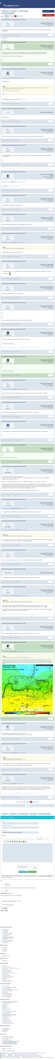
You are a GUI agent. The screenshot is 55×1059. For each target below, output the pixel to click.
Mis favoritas (8, 885)
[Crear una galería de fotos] (44, 839)
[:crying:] (19, 842)
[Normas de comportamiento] (49, 5)
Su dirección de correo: (7, 825)
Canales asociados (7, 970)
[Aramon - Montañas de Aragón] (10, 1055)
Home (4, 965)
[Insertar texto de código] (28, 839)
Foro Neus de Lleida (7, 994)
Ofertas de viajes (6, 975)
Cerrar (2, 910)
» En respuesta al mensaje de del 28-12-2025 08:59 (14, 389)
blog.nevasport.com (7, 941)
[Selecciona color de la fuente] (17, 839)
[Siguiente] (20, 16)
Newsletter (5, 942)
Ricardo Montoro (7, 1019)
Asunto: (3, 830)
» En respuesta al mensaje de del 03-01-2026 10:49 (14, 595)
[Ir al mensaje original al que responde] (52, 78)
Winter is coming (7, 1008)
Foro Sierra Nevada (7, 995)
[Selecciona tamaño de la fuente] (19, 839)
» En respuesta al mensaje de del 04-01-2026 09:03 (13, 651)
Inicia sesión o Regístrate (8, 13)
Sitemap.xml (6, 930)
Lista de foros (13, 11)
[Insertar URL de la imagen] (32, 839)
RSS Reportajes (6, 1029)
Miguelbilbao (8, 472)
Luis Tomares (7, 505)
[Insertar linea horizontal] (24, 839)
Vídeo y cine (5, 974)
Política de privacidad (8, 933)
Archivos (7, 890)
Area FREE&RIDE (7, 996)
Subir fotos (7, 883)
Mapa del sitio (6, 929)
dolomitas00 (8, 780)
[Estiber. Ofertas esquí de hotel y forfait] (31, 1056)
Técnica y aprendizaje (8, 991)
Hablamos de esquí (7, 1016)
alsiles (8, 267)
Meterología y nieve (7, 993)
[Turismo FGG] (10, 1056)
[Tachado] (10, 839)
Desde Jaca (5, 1006)
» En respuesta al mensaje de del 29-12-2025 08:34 (14, 529)
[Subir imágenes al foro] (39, 838)
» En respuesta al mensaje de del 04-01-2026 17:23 (13, 752)
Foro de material (6, 988)
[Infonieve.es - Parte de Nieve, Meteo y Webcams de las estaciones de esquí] (18, 1054)
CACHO (8, 239)
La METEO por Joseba (8, 1037)
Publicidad (5, 939)
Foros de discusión (7, 971)
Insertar (6, 910)
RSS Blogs (5, 1030)
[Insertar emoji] (51, 844)
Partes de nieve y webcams (9, 972)
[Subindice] (13, 839)
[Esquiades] (28, 1055)
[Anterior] (11, 16)
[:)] (8, 842)
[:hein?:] (21, 842)
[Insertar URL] (21, 839)
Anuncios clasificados (8, 940)
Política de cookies (7, 934)
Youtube (5, 951)
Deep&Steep (6, 1017)
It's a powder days (7, 1012)
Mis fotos (7, 884)
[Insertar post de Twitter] (4, 842)
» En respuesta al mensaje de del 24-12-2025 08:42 (13, 78)
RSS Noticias (6, 1028)
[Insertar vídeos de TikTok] (6, 842)
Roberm (8, 48)
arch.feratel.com (21, 181)
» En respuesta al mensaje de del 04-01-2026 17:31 (13, 783)
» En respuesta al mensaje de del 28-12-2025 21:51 (14, 508)
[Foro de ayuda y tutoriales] (50, 5)
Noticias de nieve (7, 966)
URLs (6, 891)
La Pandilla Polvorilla (7, 1040)
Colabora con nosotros (8, 936)
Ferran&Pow (5, 1018)
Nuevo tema (49, 15)
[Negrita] (4, 839)
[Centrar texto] (30, 839)
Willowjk (8, 308)
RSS (28, 805)
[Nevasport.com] (4, 3)
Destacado (5, 11)
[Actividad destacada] (46, 5)
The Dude (8, 75)
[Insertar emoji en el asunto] (38, 832)
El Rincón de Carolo (7, 1003)
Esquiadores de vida (7, 1022)
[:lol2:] (10, 842)
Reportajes (5, 969)
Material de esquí (7, 977)
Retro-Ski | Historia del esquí (9, 1011)
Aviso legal (5, 932)
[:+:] (26, 842)
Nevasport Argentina (7, 981)
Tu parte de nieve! (13, 186)
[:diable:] (24, 842)
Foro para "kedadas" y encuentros (10, 989)
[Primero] (9, 16)
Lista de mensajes (24, 11)
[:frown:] (13, 842)
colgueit (8, 729)
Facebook (5, 947)
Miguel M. (7, 177)
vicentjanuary (7, 648)
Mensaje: (4, 835)
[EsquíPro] (5, 960)
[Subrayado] (8, 839)
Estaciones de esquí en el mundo (10, 968)
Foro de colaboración (7, 987)
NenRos (8, 289)
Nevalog (5, 978)
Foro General (6, 986)
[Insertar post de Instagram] (48, 839)
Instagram (5, 950)
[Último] (22, 16)
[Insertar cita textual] (26, 839)
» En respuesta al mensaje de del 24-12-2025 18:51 (13, 242)
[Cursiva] (6, 839)
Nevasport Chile (6, 980)
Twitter (4, 948)
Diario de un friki (6, 1020)
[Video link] (35, 839)
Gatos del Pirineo (7, 1013)
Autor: (3, 821)
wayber (8, 25)
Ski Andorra (5, 992)
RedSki (8, 427)
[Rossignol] (3, 1055)
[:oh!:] (17, 842)
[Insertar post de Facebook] (46, 839)
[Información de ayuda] (51, 838)
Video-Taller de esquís (8, 1036)
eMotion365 (5, 1038)
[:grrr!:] (15, 842)
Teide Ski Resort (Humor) (8, 1023)
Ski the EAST (6, 1010)
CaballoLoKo (8, 335)
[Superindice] (15, 839)
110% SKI (5, 1007)
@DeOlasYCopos (23, 99)
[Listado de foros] (48, 5)
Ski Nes (4, 1005)
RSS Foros (5, 1031)
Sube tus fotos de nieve (8, 976)
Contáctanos (6, 935)
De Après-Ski (6, 1004)
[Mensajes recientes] (47, 5)
